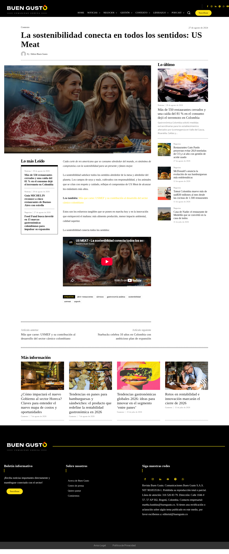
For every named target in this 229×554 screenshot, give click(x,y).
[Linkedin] (216, 7)
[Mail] (168, 479)
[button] (189, 13)
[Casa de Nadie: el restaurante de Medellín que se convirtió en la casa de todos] (164, 213)
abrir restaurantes (85, 296)
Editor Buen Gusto (39, 54)
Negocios (28, 212)
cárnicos (100, 296)
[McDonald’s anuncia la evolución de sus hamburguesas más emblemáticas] (164, 173)
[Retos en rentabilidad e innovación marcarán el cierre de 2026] (186, 376)
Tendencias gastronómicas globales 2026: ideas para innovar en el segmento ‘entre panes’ (136, 400)
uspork (77, 301)
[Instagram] (212, 7)
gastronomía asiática (116, 296)
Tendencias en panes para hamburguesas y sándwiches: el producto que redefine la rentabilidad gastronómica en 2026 (90, 403)
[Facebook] (208, 7)
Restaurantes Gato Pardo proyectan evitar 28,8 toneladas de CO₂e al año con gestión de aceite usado (190, 152)
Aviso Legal (100, 545)
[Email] (89, 310)
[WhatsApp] (224, 7)
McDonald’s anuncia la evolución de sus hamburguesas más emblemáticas (190, 174)
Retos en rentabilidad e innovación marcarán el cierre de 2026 (182, 398)
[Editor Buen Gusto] (24, 53)
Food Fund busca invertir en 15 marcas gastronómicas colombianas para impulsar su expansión (39, 223)
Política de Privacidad (124, 545)
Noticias (27, 171)
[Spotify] (220, 7)
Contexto (25, 27)
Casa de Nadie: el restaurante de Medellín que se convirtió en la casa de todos (190, 215)
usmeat (67, 301)
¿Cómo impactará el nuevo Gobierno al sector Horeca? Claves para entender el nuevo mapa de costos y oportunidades (41, 403)
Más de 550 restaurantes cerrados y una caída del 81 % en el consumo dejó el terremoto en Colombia (182, 113)
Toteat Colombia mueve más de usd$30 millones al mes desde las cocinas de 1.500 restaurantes (191, 194)
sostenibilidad (134, 296)
